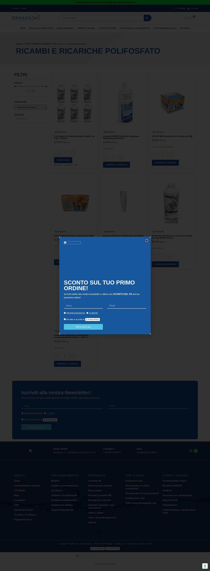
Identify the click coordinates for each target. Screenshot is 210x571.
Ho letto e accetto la (82, 319)
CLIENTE (93, 313)
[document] (105, 285)
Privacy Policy (93, 319)
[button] (147, 241)
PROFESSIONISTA (75, 313)
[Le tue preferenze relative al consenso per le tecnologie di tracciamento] (205, 566)
